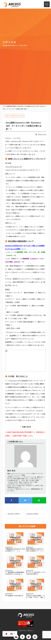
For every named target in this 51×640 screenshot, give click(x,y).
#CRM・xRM (9, 116)
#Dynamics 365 (19, 116)
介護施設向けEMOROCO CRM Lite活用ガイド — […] (15, 550)
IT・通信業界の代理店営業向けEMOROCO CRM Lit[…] (14, 573)
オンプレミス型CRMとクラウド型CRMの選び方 (35, 573)
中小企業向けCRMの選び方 (14, 595)
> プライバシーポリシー (25, 630)
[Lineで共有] (39, 500)
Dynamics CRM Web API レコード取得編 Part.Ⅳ (14, 514)
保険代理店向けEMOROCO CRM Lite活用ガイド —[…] (35, 550)
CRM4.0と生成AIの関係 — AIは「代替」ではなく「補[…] (35, 596)
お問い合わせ (26, 427)
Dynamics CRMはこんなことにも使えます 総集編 (34, 514)
